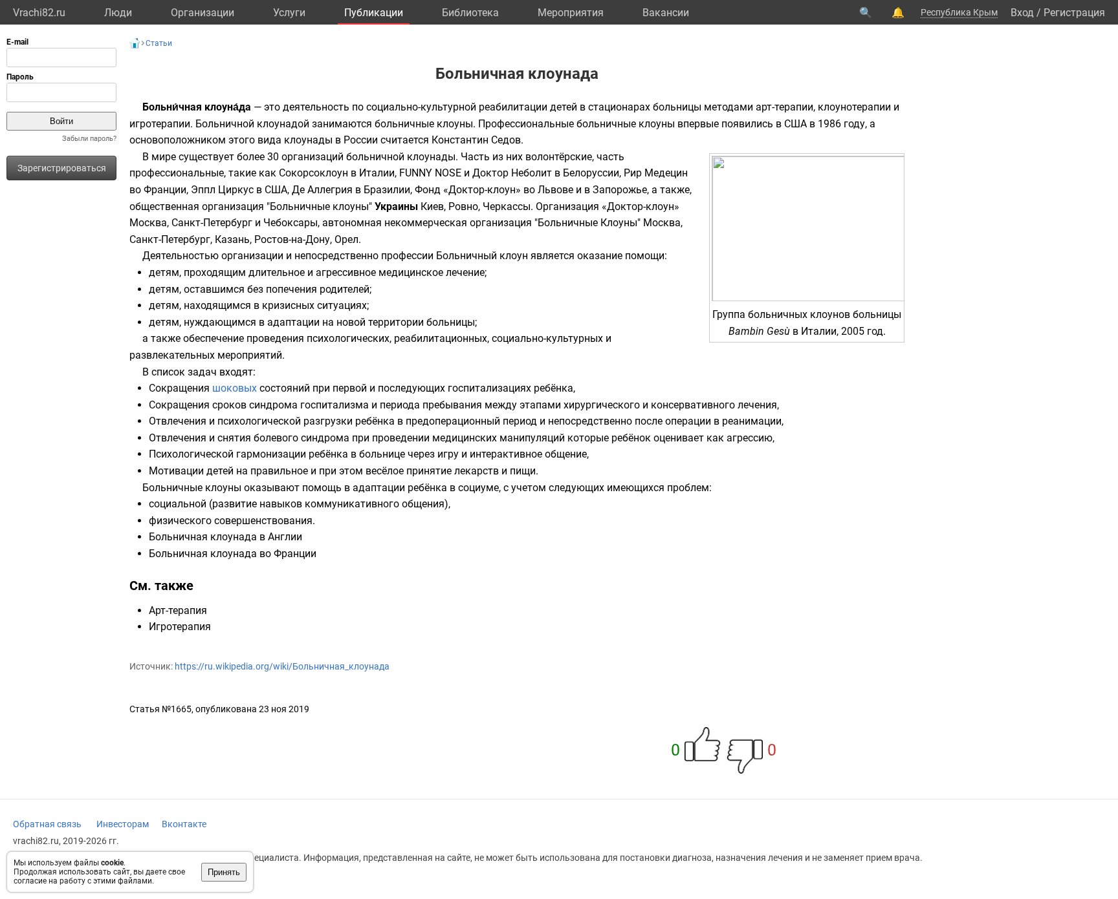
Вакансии (665, 12)
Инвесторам (122, 824)
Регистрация (1074, 12)
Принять (224, 872)
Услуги (289, 12)
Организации (202, 12)
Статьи (159, 43)
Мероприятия (571, 12)
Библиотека (470, 12)
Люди (118, 12)
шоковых (234, 388)
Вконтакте (184, 824)
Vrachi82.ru (39, 12)
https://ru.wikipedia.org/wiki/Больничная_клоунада (282, 666)
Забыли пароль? (89, 138)
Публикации (373, 12)
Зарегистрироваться (61, 168)
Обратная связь (47, 824)
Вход (1022, 12)
